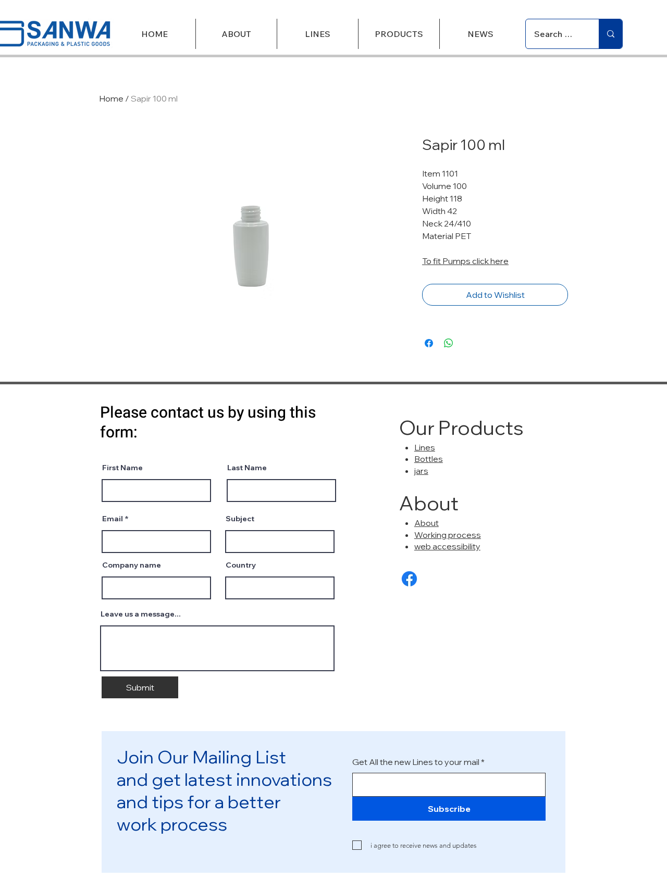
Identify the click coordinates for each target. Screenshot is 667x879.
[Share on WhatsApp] (448, 343)
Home (111, 98)
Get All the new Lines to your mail (415, 762)
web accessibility (447, 546)
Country (241, 565)
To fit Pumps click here (465, 261)
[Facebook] (409, 579)
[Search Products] (610, 33)
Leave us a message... (141, 614)
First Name (122, 467)
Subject (240, 518)
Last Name (247, 467)
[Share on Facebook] (429, 343)
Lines (424, 447)
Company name (131, 565)
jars (421, 471)
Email (112, 518)
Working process (447, 535)
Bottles (428, 459)
